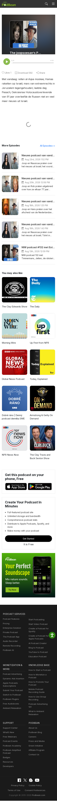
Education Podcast (38, 656)
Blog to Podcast (36, 647)
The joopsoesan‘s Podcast (25, 53)
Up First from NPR (39, 342)
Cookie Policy (35, 785)
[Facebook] (19, 780)
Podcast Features (11, 619)
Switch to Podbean (12, 694)
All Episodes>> (47, 145)
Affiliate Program (36, 750)
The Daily (35, 306)
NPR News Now (10, 454)
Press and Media (37, 741)
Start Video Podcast (38, 624)
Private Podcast (10, 632)
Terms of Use (14, 790)
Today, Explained (38, 379)
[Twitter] (25, 780)
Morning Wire (9, 342)
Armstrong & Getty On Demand (41, 417)
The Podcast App (11, 636)
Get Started (28, 538)
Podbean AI (8, 650)
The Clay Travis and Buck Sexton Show (40, 456)
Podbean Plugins (11, 699)
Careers (32, 736)
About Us (33, 728)
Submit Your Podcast (13, 690)
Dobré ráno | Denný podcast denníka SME (13, 417)
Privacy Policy (17, 785)
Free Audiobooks (11, 703)
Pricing (6, 623)
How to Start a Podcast (40, 670)
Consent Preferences (35, 790)
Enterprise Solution (12, 628)
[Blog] (31, 780)
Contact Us (34, 754)
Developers (8, 766)
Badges (6, 757)
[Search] (46, 4)
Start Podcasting (36, 619)
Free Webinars (10, 736)
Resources (8, 762)
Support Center (10, 728)
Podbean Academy (12, 745)
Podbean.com (38, 795)
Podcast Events (10, 741)
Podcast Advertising (12, 674)
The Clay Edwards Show (14, 306)
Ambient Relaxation (12, 708)
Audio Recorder (10, 641)
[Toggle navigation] (53, 3)
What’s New (8, 732)
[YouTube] (37, 780)
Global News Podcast (13, 379)
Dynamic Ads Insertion (13, 678)
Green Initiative (36, 745)
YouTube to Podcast (38, 652)
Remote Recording (11, 645)
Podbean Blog (35, 732)
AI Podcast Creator (38, 643)
